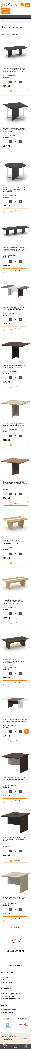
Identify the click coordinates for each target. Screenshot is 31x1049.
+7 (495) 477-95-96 (15, 951)
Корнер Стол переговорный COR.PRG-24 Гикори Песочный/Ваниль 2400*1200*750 (13, 601)
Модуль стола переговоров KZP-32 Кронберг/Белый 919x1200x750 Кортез (15, 898)
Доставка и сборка (9, 1010)
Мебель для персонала (11, 999)
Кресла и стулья (9, 996)
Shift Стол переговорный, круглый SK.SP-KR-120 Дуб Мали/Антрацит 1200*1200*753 (14, 189)
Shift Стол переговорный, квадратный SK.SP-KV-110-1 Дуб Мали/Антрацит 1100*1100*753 (15, 129)
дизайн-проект (5, 12)
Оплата (6, 980)
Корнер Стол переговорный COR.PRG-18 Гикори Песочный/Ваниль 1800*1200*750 (13, 542)
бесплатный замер (5, 9)
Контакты (6, 977)
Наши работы (8, 982)
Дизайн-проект (8, 1012)
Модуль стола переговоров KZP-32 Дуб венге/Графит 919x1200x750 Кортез (14, 839)
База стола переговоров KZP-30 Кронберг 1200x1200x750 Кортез (13, 424)
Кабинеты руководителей (12, 993)
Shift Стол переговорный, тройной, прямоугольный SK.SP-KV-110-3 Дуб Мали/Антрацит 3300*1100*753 (14, 249)
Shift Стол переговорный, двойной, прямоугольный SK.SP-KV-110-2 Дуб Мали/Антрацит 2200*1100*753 (14, 70)
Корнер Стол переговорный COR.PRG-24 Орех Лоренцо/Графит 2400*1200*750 (14, 661)
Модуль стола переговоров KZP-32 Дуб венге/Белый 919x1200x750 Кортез (14, 779)
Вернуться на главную (9, 20)
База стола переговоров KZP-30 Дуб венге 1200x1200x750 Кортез (15, 366)
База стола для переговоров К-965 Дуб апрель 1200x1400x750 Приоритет (15, 308)
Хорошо (24, 1038)
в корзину (16, 91)
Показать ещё (15, 927)
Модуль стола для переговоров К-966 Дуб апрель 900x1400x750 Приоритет (15, 720)
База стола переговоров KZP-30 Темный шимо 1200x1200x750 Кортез (15, 482)
